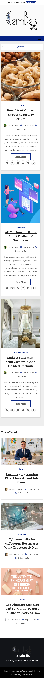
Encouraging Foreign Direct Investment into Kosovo (22, 478)
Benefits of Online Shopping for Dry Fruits (21, 114)
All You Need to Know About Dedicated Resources (21, 236)
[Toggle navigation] (40, 38)
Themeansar (27, 674)
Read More (20, 156)
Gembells (22, 656)
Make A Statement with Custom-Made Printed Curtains (20, 362)
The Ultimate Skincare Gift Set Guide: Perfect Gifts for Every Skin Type (22, 611)
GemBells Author (16, 489)
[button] (3, 39)
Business (22, 469)
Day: (16, 47)
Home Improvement (21, 352)
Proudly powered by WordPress (18, 671)
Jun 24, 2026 (33, 489)
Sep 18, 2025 (30, 619)
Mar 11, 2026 (33, 554)
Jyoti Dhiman (13, 125)
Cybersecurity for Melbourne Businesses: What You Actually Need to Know (22, 545)
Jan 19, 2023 (28, 125)
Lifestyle (21, 105)
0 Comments (20, 129)
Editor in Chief (14, 619)
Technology (21, 227)
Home (4, 47)
